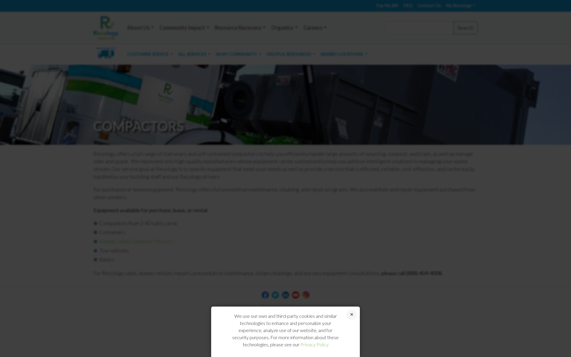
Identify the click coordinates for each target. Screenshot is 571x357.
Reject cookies (351, 315)
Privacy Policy (314, 344)
